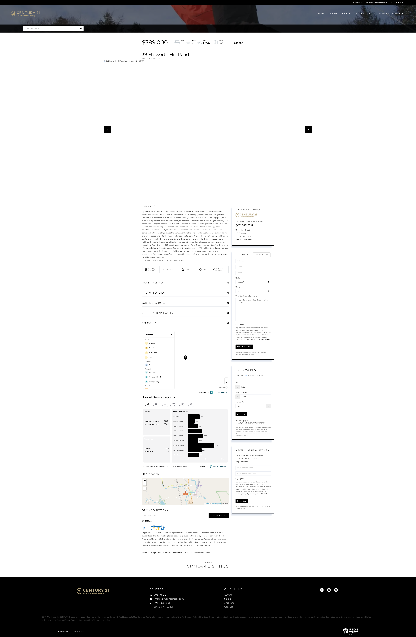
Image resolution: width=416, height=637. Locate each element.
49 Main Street (163, 605)
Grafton (166, 553)
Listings (152, 553)
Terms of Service (245, 354)
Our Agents (248, 240)
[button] (81, 28)
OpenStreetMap (216, 503)
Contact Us (239, 240)
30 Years (250, 376)
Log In (395, 3)
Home (144, 553)
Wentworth (177, 553)
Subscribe (241, 501)
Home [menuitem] (321, 14)
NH (159, 553)
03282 (186, 553)
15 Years (260, 376)
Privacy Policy (265, 339)
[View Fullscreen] (144, 488)
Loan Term (240, 376)
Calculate (241, 414)
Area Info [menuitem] (229, 603)
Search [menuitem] (332, 14)
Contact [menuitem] (397, 14)
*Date (238, 278)
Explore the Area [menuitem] (377, 14)
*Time (238, 287)
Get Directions (219, 515)
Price (237, 383)
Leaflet (207, 503)
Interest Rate (240, 402)
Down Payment (241, 392)
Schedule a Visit (262, 254)
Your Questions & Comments (246, 296)
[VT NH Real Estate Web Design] (350, 631)
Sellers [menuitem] (358, 14)
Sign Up (401, 3)
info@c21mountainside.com (378, 3)
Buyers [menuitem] (345, 14)
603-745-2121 (359, 3)
